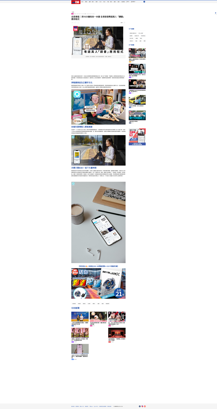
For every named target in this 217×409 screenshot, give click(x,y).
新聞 (130, 122)
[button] (128, 1)
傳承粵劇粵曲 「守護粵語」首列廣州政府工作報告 (116, 339)
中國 (109, 341)
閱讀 (102, 303)
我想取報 (77, 406)
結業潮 (131, 35)
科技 (73, 359)
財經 (130, 61)
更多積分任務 (114, 401)
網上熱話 (131, 38)
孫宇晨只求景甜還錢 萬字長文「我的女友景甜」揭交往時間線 (137, 75)
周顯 (144, 40)
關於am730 (82, 406)
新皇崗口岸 (137, 35)
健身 (136, 40)
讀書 (98, 303)
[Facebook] (140, 406)
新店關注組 (143, 35)
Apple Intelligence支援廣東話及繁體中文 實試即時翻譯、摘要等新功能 (80, 356)
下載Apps (91, 406)
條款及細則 (109, 406)
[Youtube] (145, 406)
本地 (73, 325)
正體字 (89, 303)
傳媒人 (94, 303)
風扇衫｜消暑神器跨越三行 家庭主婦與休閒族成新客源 (137, 60)
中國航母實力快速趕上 (133, 121)
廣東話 (84, 303)
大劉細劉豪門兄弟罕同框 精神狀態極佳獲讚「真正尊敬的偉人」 (137, 91)
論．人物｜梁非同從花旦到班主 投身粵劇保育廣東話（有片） (116, 323)
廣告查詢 (72, 406)
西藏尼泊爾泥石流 (133, 33)
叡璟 (141, 38)
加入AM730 (96, 406)
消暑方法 (131, 40)
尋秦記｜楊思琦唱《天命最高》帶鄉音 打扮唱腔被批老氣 (80, 339)
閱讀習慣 (107, 303)
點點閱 (79, 303)
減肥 (140, 40)
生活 (72, 13)
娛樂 (73, 341)
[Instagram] (142, 406)
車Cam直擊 (141, 33)
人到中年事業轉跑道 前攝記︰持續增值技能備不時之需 (80, 323)
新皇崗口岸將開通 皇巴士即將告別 (136, 105)
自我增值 (74, 303)
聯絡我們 (86, 406)
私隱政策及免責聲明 (102, 406)
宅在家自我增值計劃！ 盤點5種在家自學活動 (98, 323)
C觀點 (137, 38)
